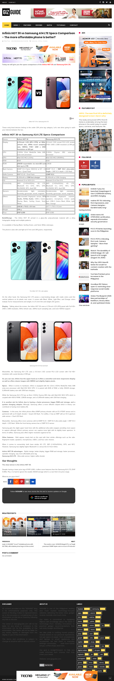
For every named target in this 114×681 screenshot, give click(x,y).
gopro (80, 667)
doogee (97, 650)
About (4, 2)
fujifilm (80, 642)
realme (91, 617)
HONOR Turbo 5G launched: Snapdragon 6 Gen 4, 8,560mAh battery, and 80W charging (101, 192)
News (16, 25)
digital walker (82, 650)
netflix (80, 646)
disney (101, 663)
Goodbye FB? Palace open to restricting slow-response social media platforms (101, 287)
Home (6, 25)
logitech (81, 654)
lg (102, 625)
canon (92, 646)
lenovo (80, 630)
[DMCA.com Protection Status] (46, 666)
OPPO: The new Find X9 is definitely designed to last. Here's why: (95, 114)
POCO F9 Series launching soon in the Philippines (101, 230)
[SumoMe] (33, 481)
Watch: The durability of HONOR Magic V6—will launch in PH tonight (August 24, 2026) (100, 254)
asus (79, 625)
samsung (95, 609)
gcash (80, 638)
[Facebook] (10, 481)
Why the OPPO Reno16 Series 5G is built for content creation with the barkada (101, 266)
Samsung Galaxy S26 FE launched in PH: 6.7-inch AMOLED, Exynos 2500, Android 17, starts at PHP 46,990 (63, 527)
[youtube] (110, 2)
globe (92, 621)
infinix (40, 41)
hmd (90, 663)
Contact (12, 2)
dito (91, 638)
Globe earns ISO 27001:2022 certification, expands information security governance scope (94, 219)
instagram (81, 658)
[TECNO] (57, 676)
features (34, 41)
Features (27, 25)
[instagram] (103, 2)
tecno (93, 630)
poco (102, 638)
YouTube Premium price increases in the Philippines (100, 276)
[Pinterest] (21, 481)
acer (91, 634)
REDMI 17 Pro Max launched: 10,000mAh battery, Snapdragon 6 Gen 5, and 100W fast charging (13, 527)
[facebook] (100, 2)
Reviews (39, 25)
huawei (80, 609)
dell (101, 654)
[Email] (27, 481)
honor (80, 621)
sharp (93, 642)
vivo (79, 617)
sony (79, 634)
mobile (45, 41)
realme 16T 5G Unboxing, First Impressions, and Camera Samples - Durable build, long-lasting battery (95, 205)
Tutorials (61, 25)
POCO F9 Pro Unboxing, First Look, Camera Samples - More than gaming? (100, 242)
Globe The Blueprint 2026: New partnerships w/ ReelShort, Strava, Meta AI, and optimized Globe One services (95, 300)
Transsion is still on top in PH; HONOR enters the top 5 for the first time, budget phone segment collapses (38, 527)
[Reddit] (16, 481)
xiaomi (92, 613)
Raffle (49, 25)
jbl (92, 654)
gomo (80, 663)
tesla (91, 667)
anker (95, 658)
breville (102, 667)
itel (103, 646)
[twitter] (106, 2)
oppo (79, 613)
